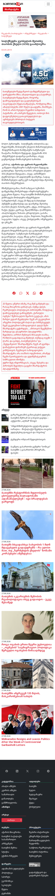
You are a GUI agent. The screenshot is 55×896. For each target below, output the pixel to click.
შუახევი (33, 798)
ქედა (31, 802)
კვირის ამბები (9, 790)
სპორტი (6, 876)
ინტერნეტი (30, 33)
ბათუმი (33, 786)
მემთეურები (35, 856)
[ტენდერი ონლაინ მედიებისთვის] (5, 439)
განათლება (8, 798)
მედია (5, 889)
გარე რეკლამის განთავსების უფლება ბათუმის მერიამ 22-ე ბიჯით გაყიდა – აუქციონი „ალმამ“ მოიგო (30, 417)
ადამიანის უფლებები (13, 868)
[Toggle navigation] (48, 4)
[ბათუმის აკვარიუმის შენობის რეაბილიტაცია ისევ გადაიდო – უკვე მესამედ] (27, 576)
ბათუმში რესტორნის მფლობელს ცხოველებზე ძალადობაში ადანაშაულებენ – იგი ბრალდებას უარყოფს (25, 497)
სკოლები (6, 885)
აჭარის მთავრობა (11, 832)
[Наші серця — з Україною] (13, 4)
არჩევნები (7, 843)
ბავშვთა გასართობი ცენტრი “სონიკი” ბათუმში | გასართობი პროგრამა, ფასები (30, 449)
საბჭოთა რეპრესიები (40, 847)
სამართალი (8, 794)
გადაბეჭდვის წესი (44, 284)
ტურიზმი (6, 893)
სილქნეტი (7, 36)
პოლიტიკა (7, 872)
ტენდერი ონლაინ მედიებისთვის (28, 439)
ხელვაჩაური (35, 794)
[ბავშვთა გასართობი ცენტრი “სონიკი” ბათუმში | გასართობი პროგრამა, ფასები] (5, 449)
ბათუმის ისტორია (38, 851)
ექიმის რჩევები (10, 856)
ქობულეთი (34, 806)
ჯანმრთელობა (9, 802)
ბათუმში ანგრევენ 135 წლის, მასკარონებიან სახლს (21, 694)
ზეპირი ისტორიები (39, 832)
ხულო (32, 790)
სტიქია (5, 851)
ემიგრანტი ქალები (39, 836)
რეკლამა (6, 33)
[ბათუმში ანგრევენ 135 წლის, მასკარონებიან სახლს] (27, 673)
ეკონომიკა (7, 881)
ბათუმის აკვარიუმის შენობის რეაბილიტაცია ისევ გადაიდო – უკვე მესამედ (26, 599)
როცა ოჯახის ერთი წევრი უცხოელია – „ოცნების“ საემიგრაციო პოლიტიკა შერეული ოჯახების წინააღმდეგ (27, 647)
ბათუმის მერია (9, 847)
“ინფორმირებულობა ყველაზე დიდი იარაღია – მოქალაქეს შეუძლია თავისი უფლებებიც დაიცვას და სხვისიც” (31, 429)
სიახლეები (17, 33)
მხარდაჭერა (12, 9)
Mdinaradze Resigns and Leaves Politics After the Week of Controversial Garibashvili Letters (26, 742)
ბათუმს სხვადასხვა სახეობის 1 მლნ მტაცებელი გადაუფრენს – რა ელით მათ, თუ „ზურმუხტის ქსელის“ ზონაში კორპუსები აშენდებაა (27, 549)
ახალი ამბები (9, 786)
